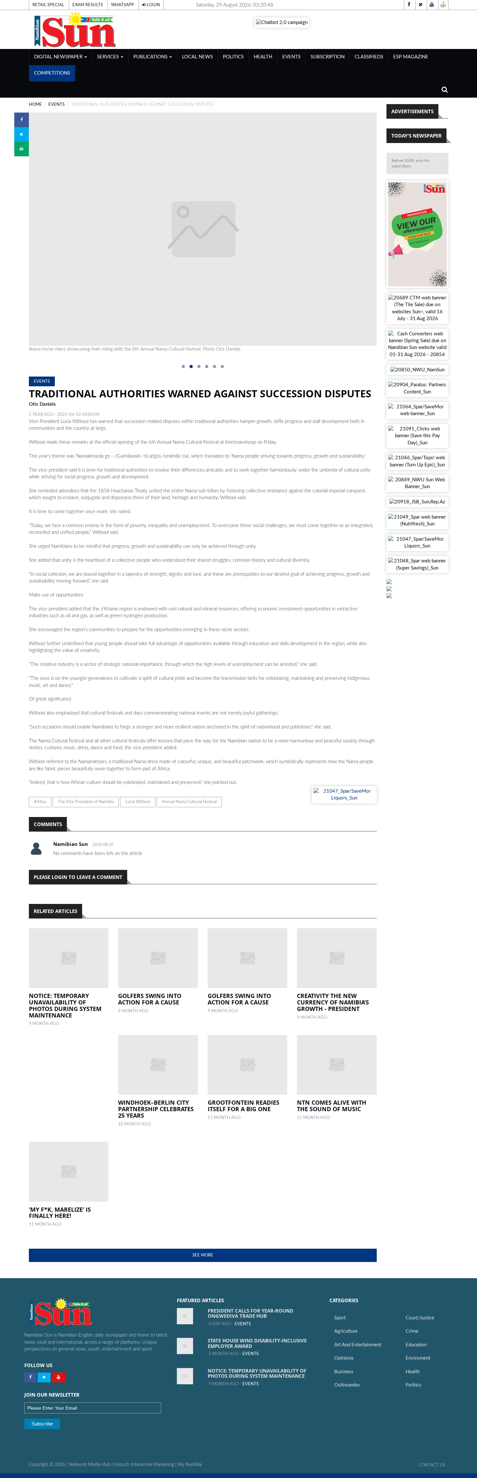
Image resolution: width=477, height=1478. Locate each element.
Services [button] (108, 56)
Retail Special (48, 5)
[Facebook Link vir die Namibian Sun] (30, 1377)
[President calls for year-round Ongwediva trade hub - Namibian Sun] (185, 1316)
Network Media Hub (89, 1464)
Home (35, 104)
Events (291, 56)
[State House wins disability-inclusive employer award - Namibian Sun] (185, 1346)
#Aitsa (40, 802)
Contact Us (432, 1465)
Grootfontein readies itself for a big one (243, 1106)
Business (343, 1371)
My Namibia (189, 1464)
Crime (412, 1331)
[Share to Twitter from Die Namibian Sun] (21, 134)
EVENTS (56, 104)
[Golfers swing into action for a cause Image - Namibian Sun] (158, 958)
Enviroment (418, 1358)
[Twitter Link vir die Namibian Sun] (44, 1377)
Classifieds (369, 56)
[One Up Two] (443, 5)
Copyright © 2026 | (49, 1464)
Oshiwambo (347, 1385)
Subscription (328, 56)
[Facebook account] (409, 5)
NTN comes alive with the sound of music (331, 1106)
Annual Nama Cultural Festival (189, 802)
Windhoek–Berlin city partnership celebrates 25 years (156, 1109)
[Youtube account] (432, 5)
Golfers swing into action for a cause (149, 999)
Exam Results (87, 5)
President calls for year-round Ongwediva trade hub (250, 1313)
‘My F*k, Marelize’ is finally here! (60, 1213)
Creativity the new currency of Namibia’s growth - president (333, 1002)
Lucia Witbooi (137, 802)
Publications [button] (151, 56)
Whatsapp (122, 5)
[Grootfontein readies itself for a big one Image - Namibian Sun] (247, 1065)
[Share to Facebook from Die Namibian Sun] (21, 120)
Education (416, 1344)
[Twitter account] (420, 5)
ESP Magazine (410, 56)
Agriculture (346, 1331)
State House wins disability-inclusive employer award (257, 1343)
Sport (340, 1318)
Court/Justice (420, 1318)
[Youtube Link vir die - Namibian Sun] (58, 1377)
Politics (233, 56)
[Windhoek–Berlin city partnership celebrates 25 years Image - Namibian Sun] (158, 1065)
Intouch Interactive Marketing (144, 1464)
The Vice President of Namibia (86, 802)
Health (263, 56)
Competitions (52, 73)
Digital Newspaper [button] (59, 56)
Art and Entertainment (357, 1344)
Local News (197, 56)
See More (202, 1255)
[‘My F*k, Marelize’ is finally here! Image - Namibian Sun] (69, 1171)
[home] (95, 29)
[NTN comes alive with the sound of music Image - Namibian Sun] (337, 1065)
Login (153, 5)
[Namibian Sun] (73, 1312)
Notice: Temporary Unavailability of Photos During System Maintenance (65, 1005)
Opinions (344, 1358)
